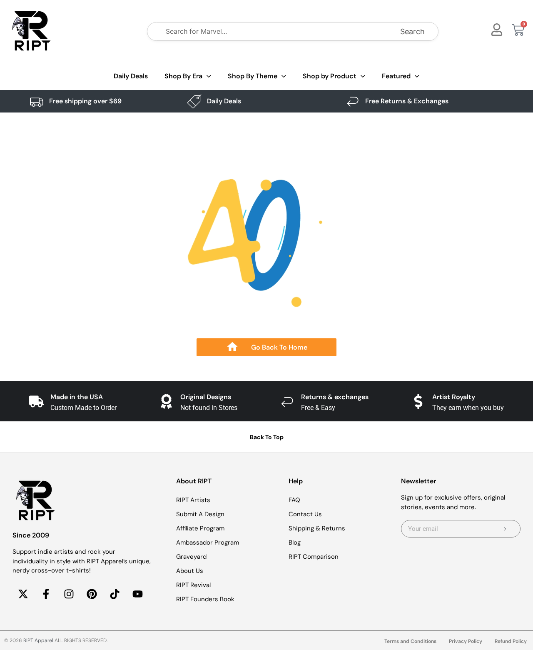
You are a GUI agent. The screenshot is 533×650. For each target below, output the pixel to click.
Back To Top (267, 437)
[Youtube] (137, 594)
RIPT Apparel (38, 640)
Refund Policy (511, 641)
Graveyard (191, 556)
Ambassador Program (207, 542)
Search (412, 31)
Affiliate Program (200, 528)
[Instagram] (68, 594)
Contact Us (305, 514)
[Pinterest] (91, 594)
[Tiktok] (114, 594)
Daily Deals (131, 76)
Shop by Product (329, 76)
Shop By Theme (252, 76)
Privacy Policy (465, 641)
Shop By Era (183, 76)
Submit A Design (200, 514)
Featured (396, 76)
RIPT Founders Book (205, 599)
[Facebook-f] (45, 594)
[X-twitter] (22, 594)
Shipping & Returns (317, 528)
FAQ (294, 500)
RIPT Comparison (314, 556)
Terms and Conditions (410, 641)
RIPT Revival (193, 585)
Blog (295, 542)
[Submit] (504, 528)
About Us (189, 571)
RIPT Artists (193, 500)
